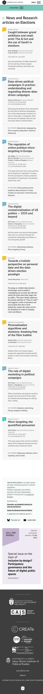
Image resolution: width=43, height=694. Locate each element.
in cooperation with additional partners (19, 514)
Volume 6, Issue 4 (13, 368)
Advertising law (31, 193)
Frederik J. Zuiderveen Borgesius (17, 160)
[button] (23, 688)
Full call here (12, 578)
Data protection (21, 190)
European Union (13, 29)
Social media (20, 455)
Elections (32, 130)
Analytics (17, 410)
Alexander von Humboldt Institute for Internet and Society (19, 505)
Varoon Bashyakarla (14, 279)
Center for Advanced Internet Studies (19, 510)
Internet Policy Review (14, 2)
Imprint (23, 675)
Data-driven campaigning (26, 128)
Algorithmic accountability (16, 322)
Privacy (30, 190)
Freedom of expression (16, 193)
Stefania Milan (12, 340)
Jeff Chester (11, 222)
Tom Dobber (11, 156)
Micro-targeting (13, 130)
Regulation (24, 130)
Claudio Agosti (12, 342)
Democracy (12, 133)
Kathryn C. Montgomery (15, 224)
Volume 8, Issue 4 (13, 79)
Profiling (24, 410)
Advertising (21, 247)
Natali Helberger (13, 51)
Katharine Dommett (14, 100)
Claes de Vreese (12, 53)
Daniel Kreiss (12, 430)
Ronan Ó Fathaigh (13, 158)
